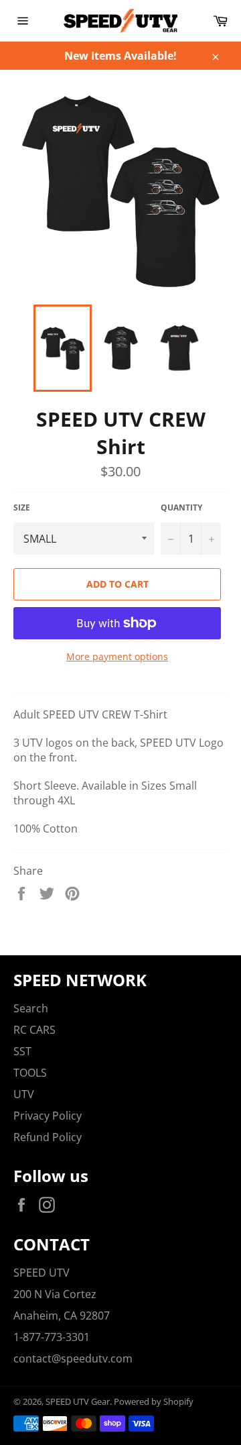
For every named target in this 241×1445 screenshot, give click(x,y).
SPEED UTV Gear (78, 1401)
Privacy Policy (47, 1115)
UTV (23, 1094)
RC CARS (34, 1029)
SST (22, 1051)
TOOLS (30, 1072)
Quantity (181, 507)
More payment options (117, 656)
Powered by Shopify (153, 1401)
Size (21, 507)
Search (30, 1008)
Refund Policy (47, 1137)
